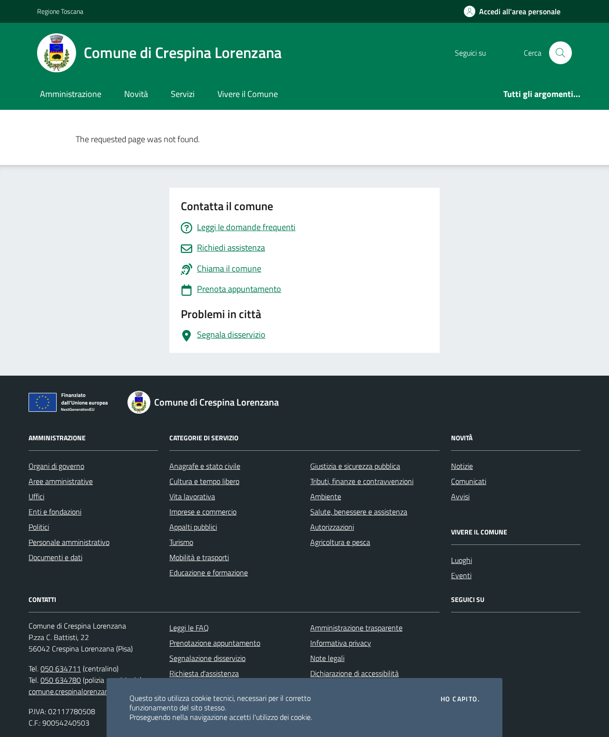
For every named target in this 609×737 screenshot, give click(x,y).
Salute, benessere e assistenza (358, 511)
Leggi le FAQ (189, 627)
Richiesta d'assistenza (204, 673)
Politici (39, 527)
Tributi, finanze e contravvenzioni (361, 481)
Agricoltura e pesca (340, 542)
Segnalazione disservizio (207, 658)
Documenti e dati (55, 557)
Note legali (327, 658)
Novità (136, 93)
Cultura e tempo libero (204, 481)
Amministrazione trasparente (356, 627)
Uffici (36, 496)
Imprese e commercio (202, 511)
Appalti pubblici (193, 527)
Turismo (181, 542)
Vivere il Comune (247, 93)
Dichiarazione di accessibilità (354, 673)
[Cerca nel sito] (560, 52)
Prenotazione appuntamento (214, 643)
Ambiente (325, 496)
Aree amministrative (61, 481)
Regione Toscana (60, 11)
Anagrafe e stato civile (204, 466)
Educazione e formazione (208, 572)
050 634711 (60, 668)
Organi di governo (56, 466)
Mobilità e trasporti (199, 557)
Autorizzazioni (332, 527)
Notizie (462, 466)
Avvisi (460, 496)
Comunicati (468, 481)
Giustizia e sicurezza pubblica (355, 466)
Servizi (183, 93)
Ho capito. (460, 699)
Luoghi (461, 560)
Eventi (461, 575)
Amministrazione (70, 93)
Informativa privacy (340, 643)
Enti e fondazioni (55, 511)
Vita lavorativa (192, 496)
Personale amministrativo (69, 542)
